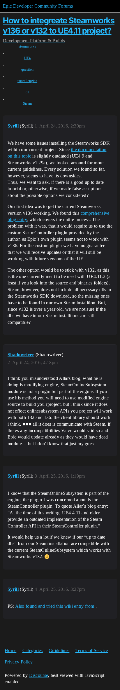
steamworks (27, 46)
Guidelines (59, 650)
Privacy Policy (19, 661)
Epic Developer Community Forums (38, 6)
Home (10, 650)
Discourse (38, 675)
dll (27, 92)
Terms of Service (91, 650)
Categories (32, 650)
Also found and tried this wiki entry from (55, 606)
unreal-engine (27, 81)
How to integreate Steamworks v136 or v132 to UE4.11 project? (58, 25)
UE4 (27, 58)
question (27, 69)
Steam (27, 104)
